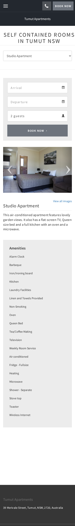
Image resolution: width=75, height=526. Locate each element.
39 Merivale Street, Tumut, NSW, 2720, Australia (33, 508)
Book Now (36, 131)
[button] (8, 170)
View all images (62, 201)
